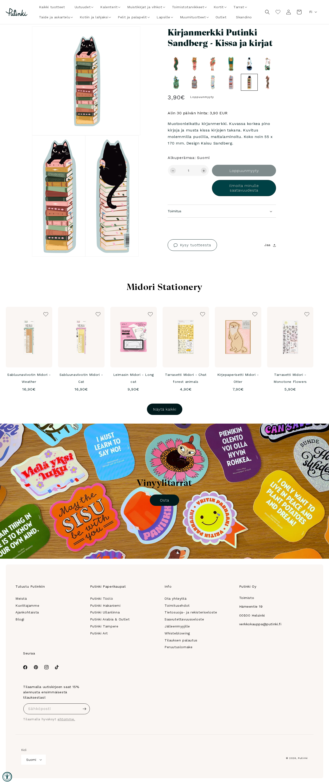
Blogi (19, 619)
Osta (164, 500)
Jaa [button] (267, 245)
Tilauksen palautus (180, 640)
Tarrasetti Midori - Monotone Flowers (290, 378)
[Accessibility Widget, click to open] (7, 777)
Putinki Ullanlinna (105, 612)
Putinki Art (99, 633)
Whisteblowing (177, 633)
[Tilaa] (84, 709)
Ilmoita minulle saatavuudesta (244, 188)
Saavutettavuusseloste (184, 619)
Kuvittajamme (27, 605)
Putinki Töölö (101, 598)
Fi (310, 12)
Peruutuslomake (178, 647)
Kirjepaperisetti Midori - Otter (238, 378)
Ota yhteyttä (175, 598)
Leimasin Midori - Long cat (133, 378)
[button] (83, 7)
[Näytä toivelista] (278, 12)
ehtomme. (66, 719)
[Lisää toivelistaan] (129, 37)
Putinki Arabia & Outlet (110, 619)
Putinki (303, 758)
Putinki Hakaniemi (105, 605)
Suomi (31, 760)
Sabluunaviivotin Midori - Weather (29, 378)
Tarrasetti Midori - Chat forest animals (185, 378)
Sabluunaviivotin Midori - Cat (81, 378)
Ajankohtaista (27, 612)
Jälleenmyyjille (177, 626)
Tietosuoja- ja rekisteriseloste (190, 612)
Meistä (21, 598)
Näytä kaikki (164, 409)
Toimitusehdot (177, 605)
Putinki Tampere (104, 626)
